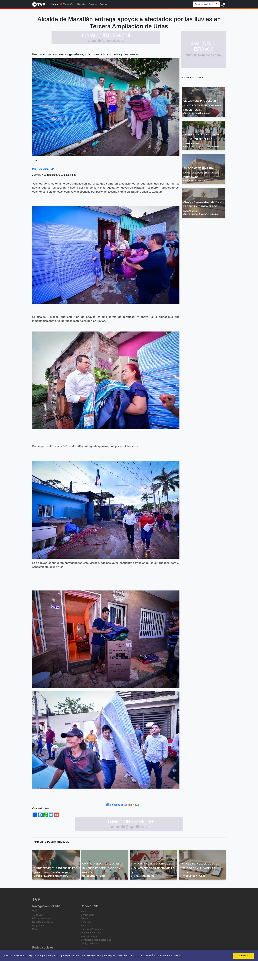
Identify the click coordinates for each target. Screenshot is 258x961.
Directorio (86, 922)
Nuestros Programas (92, 929)
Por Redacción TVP (43, 169)
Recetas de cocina (42, 922)
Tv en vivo (38, 914)
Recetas (82, 4)
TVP (34, 911)
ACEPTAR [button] (243, 955)
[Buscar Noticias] (217, 4)
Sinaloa (93, 4)
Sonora (104, 4)
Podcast (36, 929)
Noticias (53, 4)
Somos (84, 918)
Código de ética (89, 943)
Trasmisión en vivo (91, 932)
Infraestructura (89, 936)
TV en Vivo (68, 4)
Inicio (83, 911)
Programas (38, 925)
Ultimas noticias (41, 918)
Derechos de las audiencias (96, 940)
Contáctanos (88, 914)
